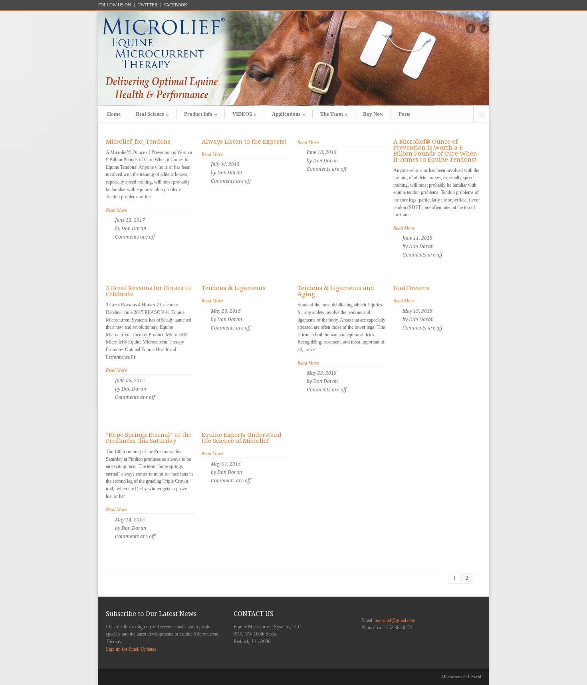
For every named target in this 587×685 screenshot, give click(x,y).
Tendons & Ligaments (234, 288)
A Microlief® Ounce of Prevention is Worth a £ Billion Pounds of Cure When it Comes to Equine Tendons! (435, 150)
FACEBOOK (175, 5)
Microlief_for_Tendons (138, 141)
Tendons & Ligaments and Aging (335, 291)
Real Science (152, 114)
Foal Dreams (411, 288)
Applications (288, 114)
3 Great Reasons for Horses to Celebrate (148, 291)
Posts (404, 114)
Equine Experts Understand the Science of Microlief (242, 437)
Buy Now (373, 114)
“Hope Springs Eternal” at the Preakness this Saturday (149, 437)
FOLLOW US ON (114, 5)
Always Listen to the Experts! (244, 141)
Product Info (200, 114)
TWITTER (147, 5)
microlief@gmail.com (395, 620)
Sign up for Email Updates (131, 649)
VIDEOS (244, 114)
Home (114, 114)
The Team (334, 114)
